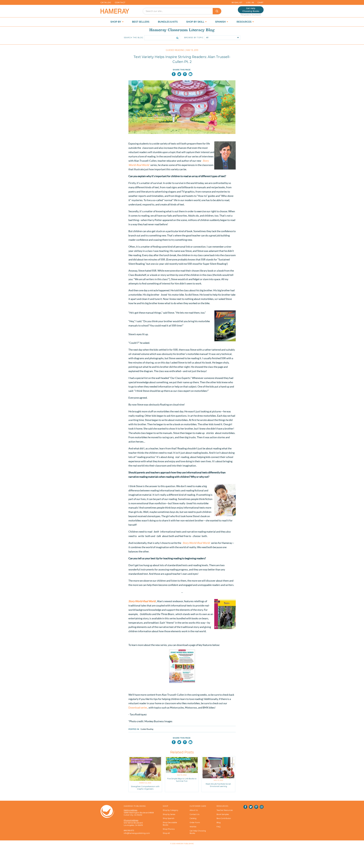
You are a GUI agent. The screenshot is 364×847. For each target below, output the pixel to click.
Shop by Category (170, 810)
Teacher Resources (225, 810)
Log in (250, 2)
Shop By (116, 21)
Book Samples (223, 814)
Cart (260, 2)
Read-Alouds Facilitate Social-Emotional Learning (218, 785)
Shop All (166, 833)
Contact (120, 2)
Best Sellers (140, 21)
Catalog (106, 2)
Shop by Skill (195, 21)
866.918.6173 (129, 830)
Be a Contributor (224, 818)
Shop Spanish (168, 818)
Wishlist (237, 2)
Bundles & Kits (168, 21)
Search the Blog (133, 37)
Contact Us (194, 814)
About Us (194, 810)
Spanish (220, 21)
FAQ (218, 827)
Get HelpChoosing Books (250, 9)
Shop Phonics (169, 829)
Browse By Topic (194, 37)
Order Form (195, 822)
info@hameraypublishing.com (137, 833)
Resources (244, 21)
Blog (219, 822)
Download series (138, 707)
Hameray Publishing (185, 844)
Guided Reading (146, 729)
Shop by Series (169, 814)
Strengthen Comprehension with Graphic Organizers (145, 787)
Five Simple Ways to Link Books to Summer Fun (182, 780)
